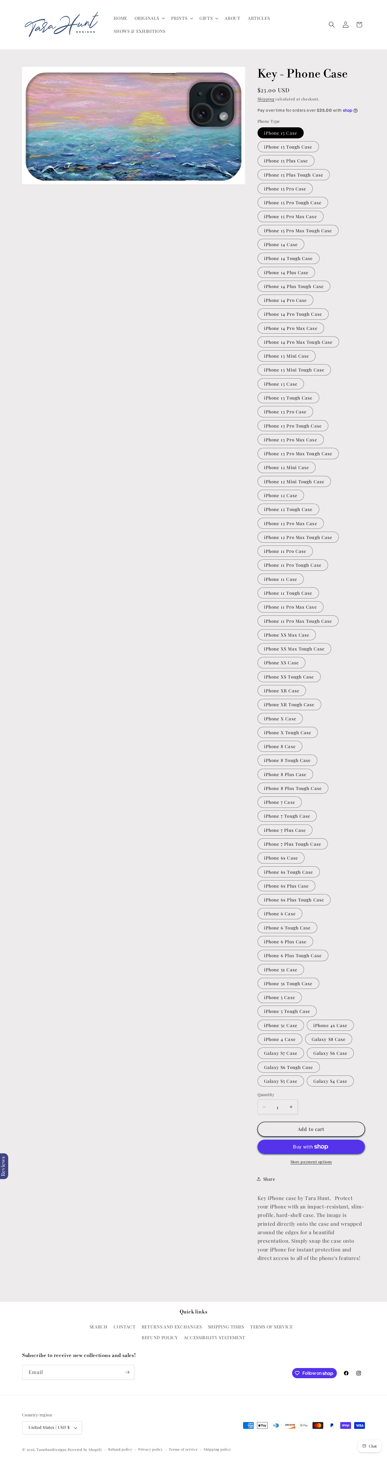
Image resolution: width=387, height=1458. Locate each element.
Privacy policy (150, 1449)
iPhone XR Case (281, 690)
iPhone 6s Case (281, 858)
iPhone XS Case (281, 662)
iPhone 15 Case (280, 133)
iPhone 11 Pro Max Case (290, 607)
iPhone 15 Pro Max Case (290, 216)
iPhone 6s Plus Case (286, 886)
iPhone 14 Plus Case (286, 272)
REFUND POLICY (160, 1337)
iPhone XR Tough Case (289, 704)
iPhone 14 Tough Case (288, 258)
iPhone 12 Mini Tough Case (294, 481)
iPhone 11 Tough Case (288, 593)
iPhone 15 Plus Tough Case (294, 175)
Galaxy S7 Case (280, 1053)
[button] (149, 18)
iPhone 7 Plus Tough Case (292, 844)
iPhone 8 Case (280, 746)
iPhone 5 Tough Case (287, 1011)
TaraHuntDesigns (52, 1449)
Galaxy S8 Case (329, 1039)
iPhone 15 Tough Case (288, 147)
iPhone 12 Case (280, 495)
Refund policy (120, 1449)
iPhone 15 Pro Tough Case (293, 202)
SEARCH (99, 1327)
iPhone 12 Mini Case (286, 467)
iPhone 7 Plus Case (285, 830)
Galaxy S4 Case (330, 1081)
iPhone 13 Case (280, 384)
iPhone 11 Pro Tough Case (293, 565)
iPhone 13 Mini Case (286, 356)
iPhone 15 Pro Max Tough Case (298, 230)
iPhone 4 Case (280, 1039)
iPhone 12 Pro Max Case (290, 523)
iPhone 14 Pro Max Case (291, 328)
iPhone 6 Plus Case (285, 941)
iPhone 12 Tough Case (288, 509)
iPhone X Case (280, 719)
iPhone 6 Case (280, 913)
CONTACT (125, 1327)
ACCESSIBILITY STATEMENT (214, 1337)
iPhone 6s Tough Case (288, 872)
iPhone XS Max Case (287, 635)
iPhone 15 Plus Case (286, 161)
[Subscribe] (127, 1372)
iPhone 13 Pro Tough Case (293, 426)
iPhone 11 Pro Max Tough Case (298, 621)
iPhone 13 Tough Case (288, 398)
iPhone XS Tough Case (289, 677)
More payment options (311, 1161)
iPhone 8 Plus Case (285, 774)
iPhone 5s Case (280, 969)
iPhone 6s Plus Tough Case (294, 900)
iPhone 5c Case (280, 1025)
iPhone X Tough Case (288, 732)
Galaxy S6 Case (330, 1053)
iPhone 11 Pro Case (285, 551)
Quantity (266, 1094)
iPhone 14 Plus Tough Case (294, 286)
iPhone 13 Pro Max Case (290, 440)
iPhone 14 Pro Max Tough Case (298, 342)
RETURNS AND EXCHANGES (172, 1327)
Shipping (266, 98)
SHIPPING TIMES (226, 1327)
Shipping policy (217, 1449)
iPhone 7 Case (279, 802)
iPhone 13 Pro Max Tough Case (298, 453)
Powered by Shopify (85, 1449)
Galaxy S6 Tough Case (288, 1067)
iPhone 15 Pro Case (285, 189)
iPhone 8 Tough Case (287, 760)
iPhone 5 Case (279, 997)
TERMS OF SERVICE (271, 1327)
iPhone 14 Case (281, 244)
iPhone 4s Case (330, 1025)
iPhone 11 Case (280, 579)
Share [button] (269, 1179)
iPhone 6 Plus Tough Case (293, 955)
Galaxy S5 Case (280, 1081)
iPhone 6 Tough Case (287, 928)
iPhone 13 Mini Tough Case (294, 370)
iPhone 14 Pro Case (285, 300)
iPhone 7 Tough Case (287, 816)
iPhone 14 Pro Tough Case (293, 314)
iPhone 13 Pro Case (285, 412)
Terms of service (183, 1449)
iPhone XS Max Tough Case (294, 649)
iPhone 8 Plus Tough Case (293, 788)
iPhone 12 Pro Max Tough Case (298, 537)
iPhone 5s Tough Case (288, 983)
